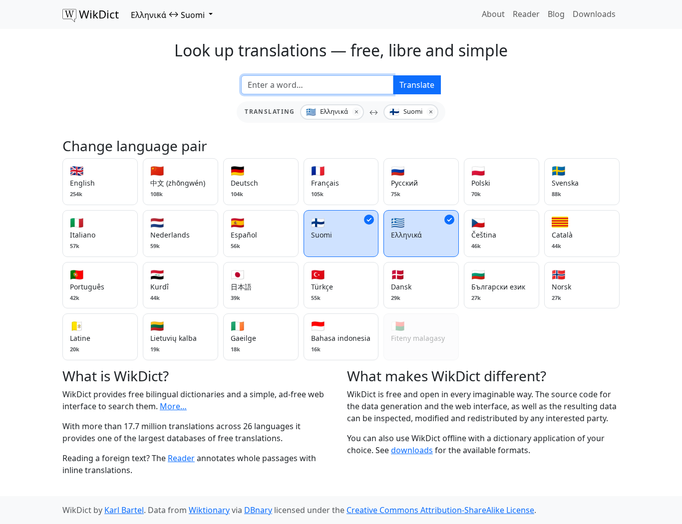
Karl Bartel (124, 510)
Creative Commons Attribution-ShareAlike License (440, 510)
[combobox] (317, 84)
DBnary (258, 510)
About (493, 13)
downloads (412, 450)
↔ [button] (168, 14)
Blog (556, 13)
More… (173, 406)
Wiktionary (209, 510)
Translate (416, 84)
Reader (526, 13)
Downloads (594, 13)
